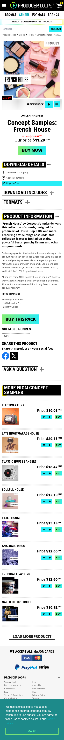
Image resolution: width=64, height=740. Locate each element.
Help (34, 691)
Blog (34, 682)
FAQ (6, 691)
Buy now (32, 150)
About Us (36, 685)
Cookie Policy (10, 698)
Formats (38, 15)
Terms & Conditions (13, 695)
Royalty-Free (12, 183)
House (5, 335)
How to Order (38, 688)
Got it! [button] (32, 731)
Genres (24, 15)
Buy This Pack (20, 319)
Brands (53, 15)
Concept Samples (32, 115)
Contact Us (9, 688)
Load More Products (32, 636)
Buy (58, 416)
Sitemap (36, 698)
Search (56, 29)
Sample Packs (10, 682)
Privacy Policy (38, 695)
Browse (10, 15)
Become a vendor (12, 685)
